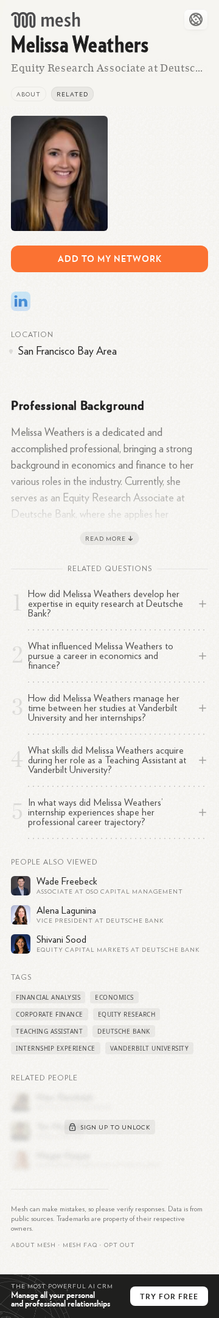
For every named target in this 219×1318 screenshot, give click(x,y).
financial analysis (48, 997)
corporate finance (49, 1014)
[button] (80, 1245)
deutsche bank (123, 1031)
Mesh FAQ (80, 1245)
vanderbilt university (149, 1048)
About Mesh (33, 1245)
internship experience (56, 1048)
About (28, 95)
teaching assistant (49, 1031)
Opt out (119, 1245)
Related (72, 95)
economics (114, 997)
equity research (127, 1014)
